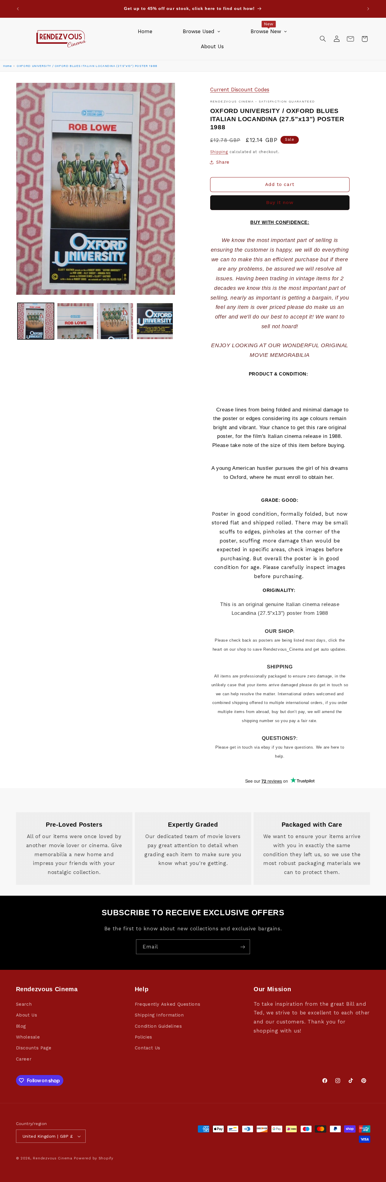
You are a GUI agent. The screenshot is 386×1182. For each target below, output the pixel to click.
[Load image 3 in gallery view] (115, 321)
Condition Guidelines (158, 1026)
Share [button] (222, 162)
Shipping (219, 151)
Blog (21, 1026)
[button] (323, 39)
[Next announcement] (368, 9)
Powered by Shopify (93, 1158)
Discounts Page (34, 1048)
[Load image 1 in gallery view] (35, 321)
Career (24, 1059)
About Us (26, 1015)
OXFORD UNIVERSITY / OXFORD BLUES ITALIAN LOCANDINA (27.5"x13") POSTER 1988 (87, 66)
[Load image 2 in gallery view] (75, 321)
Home (7, 66)
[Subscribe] (243, 946)
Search (24, 1004)
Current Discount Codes (239, 89)
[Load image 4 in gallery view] (155, 321)
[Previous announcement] (17, 9)
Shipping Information (159, 1015)
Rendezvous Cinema (52, 1158)
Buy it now (280, 202)
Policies (143, 1037)
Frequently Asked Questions (167, 1004)
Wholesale (28, 1037)
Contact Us (147, 1048)
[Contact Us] (350, 39)
